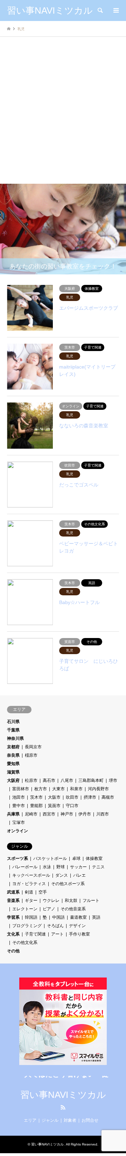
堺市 (113, 780)
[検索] (99, 10)
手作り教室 (79, 934)
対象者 (70, 1120)
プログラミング (27, 925)
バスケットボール (50, 858)
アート (57, 934)
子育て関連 (35, 934)
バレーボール (24, 866)
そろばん (55, 925)
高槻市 (108, 797)
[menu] (115, 10)
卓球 (76, 858)
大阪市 (54, 797)
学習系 (13, 917)
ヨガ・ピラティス (29, 883)
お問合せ (90, 1120)
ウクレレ (51, 900)
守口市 (72, 805)
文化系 (13, 934)
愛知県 (13, 763)
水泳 (47, 866)
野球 (60, 866)
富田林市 (20, 788)
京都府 (13, 746)
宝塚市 (18, 822)
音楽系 (13, 900)
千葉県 (13, 730)
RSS (63, 1107)
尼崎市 (31, 814)
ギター (31, 900)
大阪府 (13, 780)
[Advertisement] (63, 117)
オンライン (17, 830)
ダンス (61, 875)
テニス (98, 866)
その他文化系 (24, 942)
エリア (30, 1120)
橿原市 (31, 755)
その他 (13, 950)
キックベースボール (31, 875)
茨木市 (36, 797)
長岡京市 (33, 746)
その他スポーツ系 (68, 883)
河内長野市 (98, 788)
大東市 (58, 788)
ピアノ (49, 908)
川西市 (102, 814)
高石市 (49, 780)
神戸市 (67, 814)
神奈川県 (15, 738)
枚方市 (40, 788)
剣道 (29, 892)
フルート (91, 900)
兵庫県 (13, 814)
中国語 (58, 917)
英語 (96, 917)
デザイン (77, 925)
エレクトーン (24, 908)
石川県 (13, 721)
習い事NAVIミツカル (63, 1095)
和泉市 (76, 788)
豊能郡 (36, 805)
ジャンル (50, 1120)
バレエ (79, 875)
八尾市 (67, 780)
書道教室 (78, 917)
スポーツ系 (17, 858)
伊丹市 (84, 814)
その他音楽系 (73, 908)
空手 (42, 892)
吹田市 (72, 797)
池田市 (18, 797)
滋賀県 (13, 772)
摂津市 (90, 797)
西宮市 (49, 814)
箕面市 (54, 805)
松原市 (31, 780)
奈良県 (13, 755)
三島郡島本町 (91, 780)
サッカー (78, 866)
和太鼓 (71, 900)
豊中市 (18, 805)
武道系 (13, 892)
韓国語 (31, 917)
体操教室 (94, 858)
